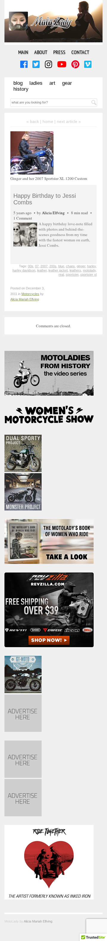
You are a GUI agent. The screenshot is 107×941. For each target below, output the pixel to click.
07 (37, 266)
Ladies (36, 83)
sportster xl (88, 274)
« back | (34, 121)
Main (23, 52)
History (21, 89)
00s (30, 266)
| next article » (67, 121)
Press (59, 52)
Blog (18, 83)
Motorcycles (30, 294)
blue (61, 266)
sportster (72, 274)
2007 (44, 266)
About (40, 52)
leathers (75, 270)
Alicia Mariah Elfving (24, 299)
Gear (67, 83)
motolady (89, 270)
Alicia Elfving (53, 212)
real (61, 274)
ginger (81, 266)
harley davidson (23, 270)
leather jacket (58, 270)
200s (52, 266)
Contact (80, 52)
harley (91, 266)
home (48, 121)
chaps (70, 266)
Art (52, 83)
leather (42, 270)
